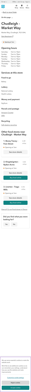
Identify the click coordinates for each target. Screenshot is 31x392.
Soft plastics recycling (9, 125)
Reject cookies (15, 383)
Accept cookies (15, 388)
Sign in (27, 2)
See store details (18, 152)
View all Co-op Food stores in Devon (14, 209)
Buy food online (15, 178)
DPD (3, 116)
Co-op (3, 2)
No (14, 224)
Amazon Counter (7, 113)
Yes (6, 224)
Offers (14, 2)
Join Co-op (20, 2)
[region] (15, 374)
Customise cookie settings (15, 378)
